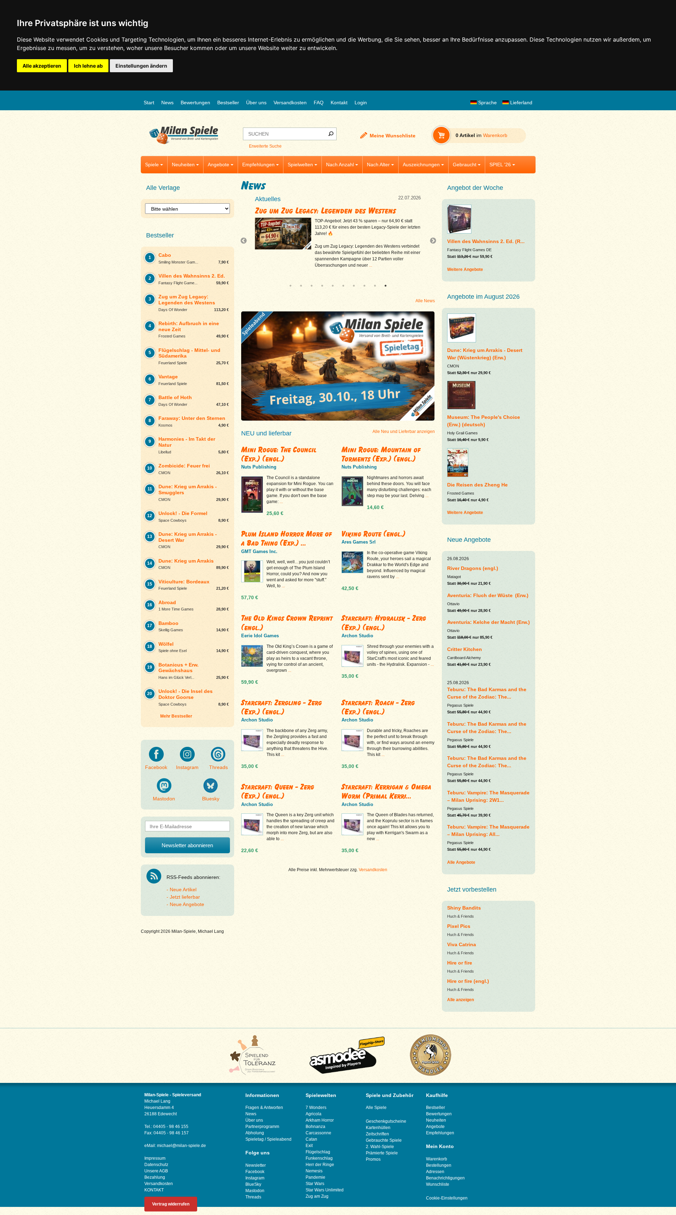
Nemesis (314, 1170)
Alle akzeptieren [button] (42, 66)
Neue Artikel (183, 889)
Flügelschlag (318, 1151)
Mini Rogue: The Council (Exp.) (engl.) (279, 454)
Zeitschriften (377, 1134)
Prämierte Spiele (382, 1153)
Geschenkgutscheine (386, 1121)
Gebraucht (464, 164)
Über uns (256, 102)
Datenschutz (156, 1164)
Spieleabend (279, 1139)
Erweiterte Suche (265, 146)
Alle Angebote (461, 862)
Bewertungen (195, 102)
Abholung (254, 1132)
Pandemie (315, 1177)
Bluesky (210, 798)
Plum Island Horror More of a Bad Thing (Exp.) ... (286, 538)
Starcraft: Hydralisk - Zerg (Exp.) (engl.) (384, 622)
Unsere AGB (156, 1170)
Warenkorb (436, 1159)
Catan (311, 1139)
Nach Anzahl (340, 164)
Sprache (487, 102)
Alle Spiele (376, 1107)
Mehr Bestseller (176, 716)
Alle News (425, 300)
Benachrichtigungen (445, 1178)
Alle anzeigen (460, 999)
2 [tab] (301, 285)
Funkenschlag (319, 1158)
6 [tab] (343, 285)
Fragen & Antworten (264, 1107)
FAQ (319, 102)
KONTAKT (154, 1190)
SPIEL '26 (500, 164)
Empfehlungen (258, 164)
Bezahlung (154, 1177)
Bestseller (228, 102)
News (167, 102)
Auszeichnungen (421, 164)
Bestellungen (438, 1165)
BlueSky (253, 1184)
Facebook (156, 767)
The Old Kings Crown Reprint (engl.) (287, 622)
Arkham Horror (320, 1120)
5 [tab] (332, 285)
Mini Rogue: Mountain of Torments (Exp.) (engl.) (381, 454)
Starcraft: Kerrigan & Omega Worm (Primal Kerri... (386, 791)
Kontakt (339, 102)
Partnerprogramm (262, 1126)
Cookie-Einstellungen (447, 1198)
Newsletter (255, 1165)
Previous (245, 240)
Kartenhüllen (378, 1127)
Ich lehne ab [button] (88, 66)
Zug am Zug (317, 1196)
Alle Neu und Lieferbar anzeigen (404, 431)
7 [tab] (353, 285)
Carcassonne (318, 1132)
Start (149, 102)
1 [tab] (290, 285)
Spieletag (254, 1139)
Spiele (152, 164)
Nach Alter (378, 164)
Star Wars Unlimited (325, 1190)
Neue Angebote (187, 904)
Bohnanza (315, 1126)
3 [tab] (311, 285)
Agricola (313, 1113)
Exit (309, 1145)
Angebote (218, 164)
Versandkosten (290, 102)
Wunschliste (437, 1184)
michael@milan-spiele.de (181, 1145)
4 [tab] (322, 285)
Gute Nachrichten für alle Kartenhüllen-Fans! (334, 210)
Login (361, 102)
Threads (218, 767)
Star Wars (315, 1183)
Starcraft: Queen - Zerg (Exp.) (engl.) (277, 791)
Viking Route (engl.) (374, 534)
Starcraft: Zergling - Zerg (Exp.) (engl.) (281, 707)
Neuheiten (183, 164)
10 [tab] (385, 285)
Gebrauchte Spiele (384, 1140)
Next (430, 240)
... (403, 271)
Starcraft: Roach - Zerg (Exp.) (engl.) (378, 707)
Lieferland (520, 102)
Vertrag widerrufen (170, 1204)
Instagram (187, 767)
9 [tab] (374, 285)
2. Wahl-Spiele (380, 1146)
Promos (373, 1159)
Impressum (154, 1158)
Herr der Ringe (320, 1164)
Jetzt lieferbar (185, 897)
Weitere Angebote (465, 269)
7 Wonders (316, 1107)
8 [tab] (364, 285)
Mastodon (164, 798)
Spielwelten (300, 164)
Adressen (435, 1171)
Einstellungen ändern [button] (141, 66)
